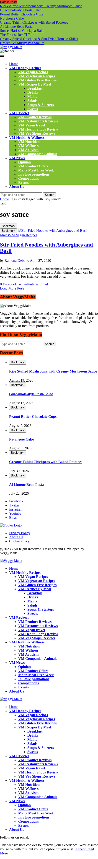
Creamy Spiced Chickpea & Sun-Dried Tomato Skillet (39, 39)
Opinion (24, 162)
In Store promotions (33, 174)
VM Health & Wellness (26, 137)
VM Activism (28, 150)
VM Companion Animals (37, 154)
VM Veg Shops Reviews (36, 133)
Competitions (28, 178)
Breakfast (34, 88)
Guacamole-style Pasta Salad (20, 10)
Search (49, 194)
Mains (32, 96)
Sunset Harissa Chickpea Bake (22, 31)
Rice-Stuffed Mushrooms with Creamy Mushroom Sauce (41, 6)
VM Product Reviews (35, 117)
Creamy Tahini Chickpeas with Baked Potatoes (34, 22)
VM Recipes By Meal (34, 84)
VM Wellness (28, 146)
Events (23, 182)
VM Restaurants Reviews (38, 121)
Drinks (32, 92)
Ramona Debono (17, 260)
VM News (17, 158)
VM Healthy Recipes (25, 68)
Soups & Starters (40, 105)
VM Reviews (19, 113)
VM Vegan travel (31, 125)
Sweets (32, 109)
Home (13, 64)
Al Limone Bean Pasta (16, 26)
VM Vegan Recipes (33, 72)
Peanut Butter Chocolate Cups (22, 14)
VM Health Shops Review (38, 129)
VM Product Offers (33, 166)
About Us (16, 187)
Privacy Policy (19, 533)
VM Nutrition (29, 142)
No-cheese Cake (12, 18)
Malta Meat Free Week (36, 170)
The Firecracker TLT (15, 35)
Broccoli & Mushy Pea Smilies (22, 43)
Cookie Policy (19, 541)
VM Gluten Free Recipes (37, 80)
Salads (32, 101)
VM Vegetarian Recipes (36, 76)
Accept (80, 849)
